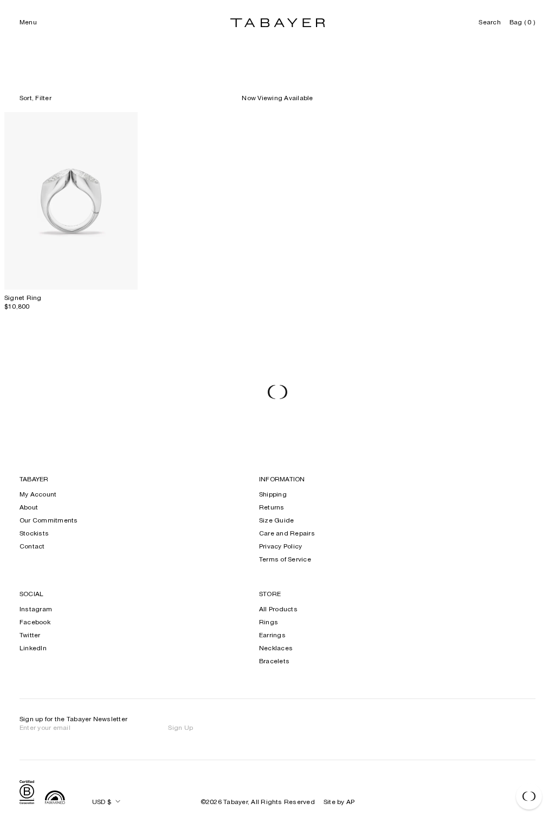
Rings (268, 622)
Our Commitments (49, 521)
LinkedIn (33, 648)
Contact (32, 547)
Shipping (273, 495)
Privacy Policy (280, 547)
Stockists (34, 534)
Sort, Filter (35, 98)
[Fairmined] (55, 799)
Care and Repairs (287, 534)
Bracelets (274, 661)
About (29, 508)
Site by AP (339, 802)
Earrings (272, 635)
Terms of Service (285, 560)
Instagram (36, 609)
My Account (38, 495)
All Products (278, 609)
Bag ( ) (522, 22)
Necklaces (276, 648)
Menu (28, 22)
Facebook (35, 622)
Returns (272, 508)
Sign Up (180, 728)
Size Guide (276, 521)
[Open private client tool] (529, 796)
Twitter (30, 635)
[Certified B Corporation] (27, 793)
